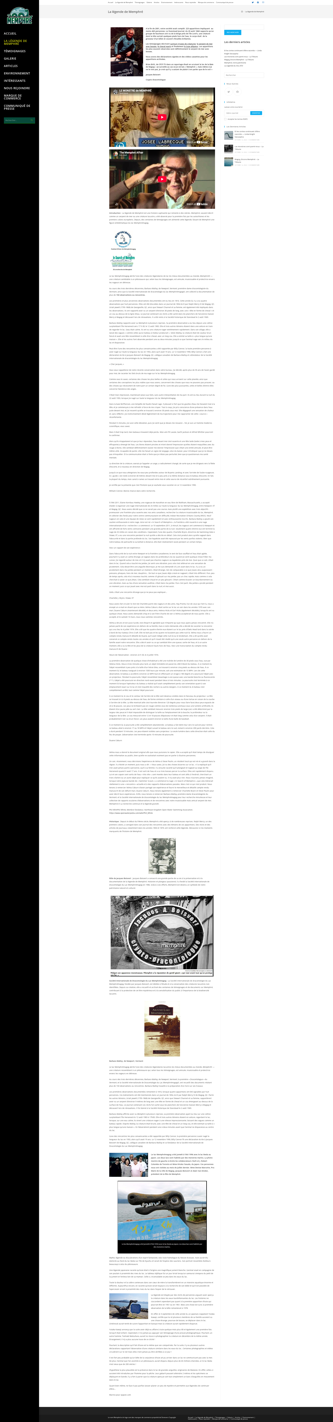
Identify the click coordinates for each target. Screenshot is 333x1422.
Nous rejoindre (190, 2)
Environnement (166, 2)
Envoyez (256, 113)
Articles (156, 2)
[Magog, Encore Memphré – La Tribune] (228, 161)
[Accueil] (242, 11)
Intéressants (178, 2)
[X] (229, 92)
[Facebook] (237, 92)
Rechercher (233, 32)
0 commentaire (254, 140)
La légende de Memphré (124, 2)
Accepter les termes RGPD (238, 119)
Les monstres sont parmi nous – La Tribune (241, 56)
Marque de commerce (206, 2)
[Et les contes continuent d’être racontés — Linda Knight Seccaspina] (228, 135)
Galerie (149, 2)
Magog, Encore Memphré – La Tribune (239, 59)
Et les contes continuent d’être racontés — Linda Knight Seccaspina (247, 134)
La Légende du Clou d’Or (233, 66)
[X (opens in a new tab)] (252, 2)
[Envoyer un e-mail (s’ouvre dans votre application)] (262, 2)
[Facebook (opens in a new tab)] (258, 2)
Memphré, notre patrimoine (235, 63)
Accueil (110, 2)
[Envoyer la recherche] (32, 120)
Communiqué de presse (224, 2)
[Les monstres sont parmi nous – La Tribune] (228, 149)
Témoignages (140, 2)
